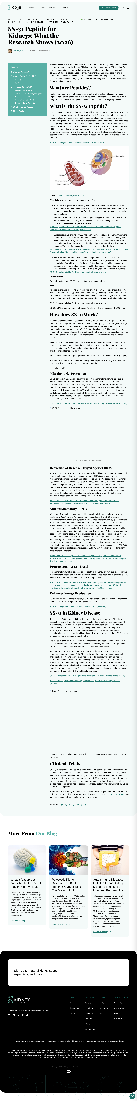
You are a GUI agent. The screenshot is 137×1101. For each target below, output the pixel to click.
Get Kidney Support (108, 8)
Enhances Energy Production (25, 103)
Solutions (31, 8)
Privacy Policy (119, 1003)
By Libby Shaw (19, 51)
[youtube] (9, 1015)
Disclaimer (118, 1019)
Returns (117, 1013)
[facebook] (14, 1015)
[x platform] (23, 1015)
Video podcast (90, 1029)
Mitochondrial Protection (23, 91)
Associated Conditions (14, 21)
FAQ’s (101, 1003)
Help (101, 1013)
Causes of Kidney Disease (35, 21)
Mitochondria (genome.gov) (71, 195)
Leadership (89, 1013)
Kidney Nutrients (53, 21)
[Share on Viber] (82, 804)
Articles (87, 1024)
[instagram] (18, 1015)
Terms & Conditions (121, 998)
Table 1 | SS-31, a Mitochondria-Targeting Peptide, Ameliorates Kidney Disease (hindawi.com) (85, 681)
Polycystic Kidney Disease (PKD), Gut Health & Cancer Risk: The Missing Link (67, 885)
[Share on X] (66, 804)
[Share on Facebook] (62, 804)
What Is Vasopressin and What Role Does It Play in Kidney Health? (26, 883)
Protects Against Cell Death (25, 100)
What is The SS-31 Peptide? (24, 76)
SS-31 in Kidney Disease (23, 107)
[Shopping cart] (128, 7)
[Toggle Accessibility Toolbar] (132, 1096)
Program (73, 1003)
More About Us (90, 998)
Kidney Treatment (67, 21)
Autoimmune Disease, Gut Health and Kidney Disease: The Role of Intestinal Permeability (108, 885)
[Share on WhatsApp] (86, 804)
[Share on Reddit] (74, 804)
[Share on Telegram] (78, 804)
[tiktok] (27, 1015)
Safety (17, 83)
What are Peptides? (21, 72)
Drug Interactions (21, 80)
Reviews (88, 1003)
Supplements (74, 1008)
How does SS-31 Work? (22, 87)
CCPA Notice (119, 1008)
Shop (72, 998)
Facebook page (118, 794)
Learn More (64, 8)
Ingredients (89, 1008)
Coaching (73, 1013)
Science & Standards (47, 8)
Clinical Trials (18, 111)
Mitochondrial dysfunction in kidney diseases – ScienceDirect (77, 142)
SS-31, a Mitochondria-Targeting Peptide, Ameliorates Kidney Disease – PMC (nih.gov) (88, 403)
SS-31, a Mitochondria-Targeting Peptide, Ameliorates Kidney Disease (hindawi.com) (87, 676)
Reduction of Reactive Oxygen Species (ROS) (29, 94)
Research (88, 1019)
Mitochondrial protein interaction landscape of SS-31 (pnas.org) (78, 606)
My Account (103, 1008)
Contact (102, 998)
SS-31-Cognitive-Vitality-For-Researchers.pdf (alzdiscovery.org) (78, 272)
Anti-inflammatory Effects (24, 97)
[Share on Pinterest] (70, 804)
